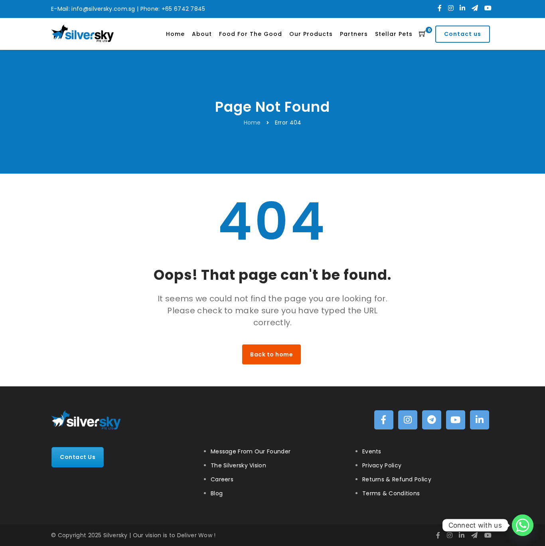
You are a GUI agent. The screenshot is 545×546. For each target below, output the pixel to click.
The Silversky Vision (238, 465)
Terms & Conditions (391, 493)
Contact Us (77, 457)
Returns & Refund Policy (396, 479)
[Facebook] (439, 8)
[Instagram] (451, 8)
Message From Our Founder (250, 451)
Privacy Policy (381, 465)
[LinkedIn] (462, 8)
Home (252, 123)
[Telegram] (474, 8)
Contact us (462, 34)
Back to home (271, 354)
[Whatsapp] (522, 525)
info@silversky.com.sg (103, 9)
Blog (217, 493)
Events (371, 451)
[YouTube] (488, 8)
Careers (222, 479)
